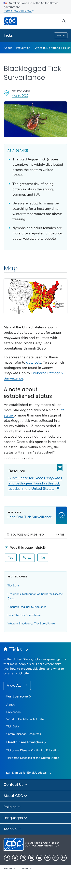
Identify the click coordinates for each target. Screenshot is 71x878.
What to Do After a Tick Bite (25, 719)
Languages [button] (14, 817)
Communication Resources (23, 734)
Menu (59, 35)
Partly (27, 558)
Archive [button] (11, 829)
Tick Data (13, 585)
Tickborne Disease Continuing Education (32, 750)
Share (60, 535)
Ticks (8, 35)
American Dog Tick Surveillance (26, 607)
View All (14, 685)
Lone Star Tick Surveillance (24, 615)
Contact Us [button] (14, 784)
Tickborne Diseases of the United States (32, 758)
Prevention (23, 48)
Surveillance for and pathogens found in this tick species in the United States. (35, 483)
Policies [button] (11, 806)
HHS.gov (9, 868)
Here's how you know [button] (18, 11)
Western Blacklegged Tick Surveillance (31, 623)
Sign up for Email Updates (29, 773)
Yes (10, 558)
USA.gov (25, 868)
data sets (33, 362)
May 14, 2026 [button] (20, 95)
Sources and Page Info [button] (27, 535)
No (43, 558)
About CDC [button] (14, 795)
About (8, 48)
